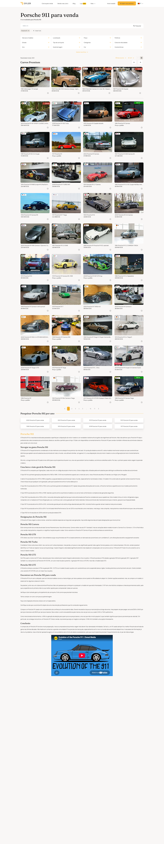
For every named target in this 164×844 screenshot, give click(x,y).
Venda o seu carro (62, 3)
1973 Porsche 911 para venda (97, 420)
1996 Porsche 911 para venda (35, 426)
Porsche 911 (24, 30)
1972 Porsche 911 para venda (129, 420)
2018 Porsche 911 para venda (97, 426)
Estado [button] (24, 42)
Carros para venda (47, 3)
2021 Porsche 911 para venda (66, 420)
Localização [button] (56, 38)
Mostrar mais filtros (81, 52)
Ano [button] (23, 47)
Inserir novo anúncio (127, 3)
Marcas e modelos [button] (27, 38)
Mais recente (120, 58)
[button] (98, 409)
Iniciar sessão (111, 3)
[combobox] (82, 26)
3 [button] (75, 409)
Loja (83, 3)
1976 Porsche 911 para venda (66, 426)
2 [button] (71, 409)
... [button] (86, 409)
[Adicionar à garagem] (48, 93)
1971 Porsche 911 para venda (129, 426)
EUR (130, 58)
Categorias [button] (87, 42)
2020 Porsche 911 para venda (35, 420)
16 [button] (90, 409)
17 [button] (94, 409)
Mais (92, 3)
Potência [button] (117, 38)
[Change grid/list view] (138, 57)
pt (140, 3)
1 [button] (68, 409)
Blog (74, 3)
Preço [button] (85, 38)
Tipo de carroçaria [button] (58, 42)
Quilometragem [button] (57, 47)
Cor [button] (85, 47)
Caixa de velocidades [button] (121, 42)
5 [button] (82, 409)
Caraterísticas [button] (119, 47)
